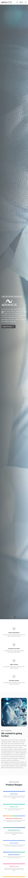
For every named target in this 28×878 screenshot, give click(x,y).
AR (22, 2)
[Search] (17, 2)
